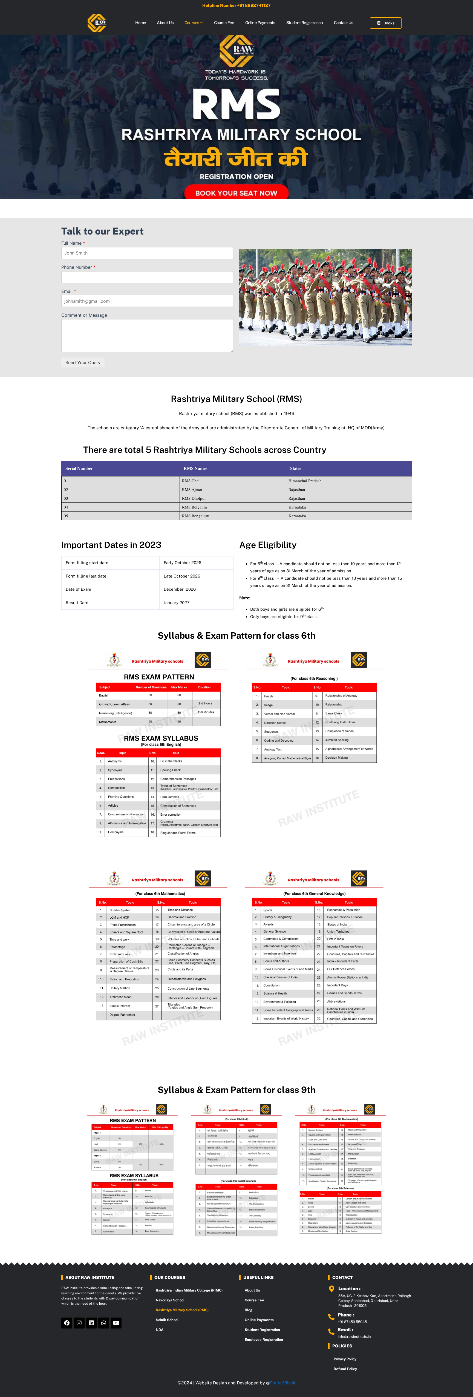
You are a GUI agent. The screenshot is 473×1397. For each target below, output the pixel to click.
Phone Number (78, 267)
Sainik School (167, 1320)
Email (68, 291)
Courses (191, 22)
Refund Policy (345, 1369)
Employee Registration (264, 1340)
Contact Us (343, 22)
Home (140, 22)
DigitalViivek (282, 1382)
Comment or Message (84, 315)
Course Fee (224, 22)
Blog (248, 1310)
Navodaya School (170, 1300)
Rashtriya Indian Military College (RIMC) (189, 1290)
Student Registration (304, 22)
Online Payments (260, 22)
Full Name (73, 243)
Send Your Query (82, 362)
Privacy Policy (345, 1359)
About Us (165, 22)
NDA (159, 1330)
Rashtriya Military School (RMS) (182, 1310)
